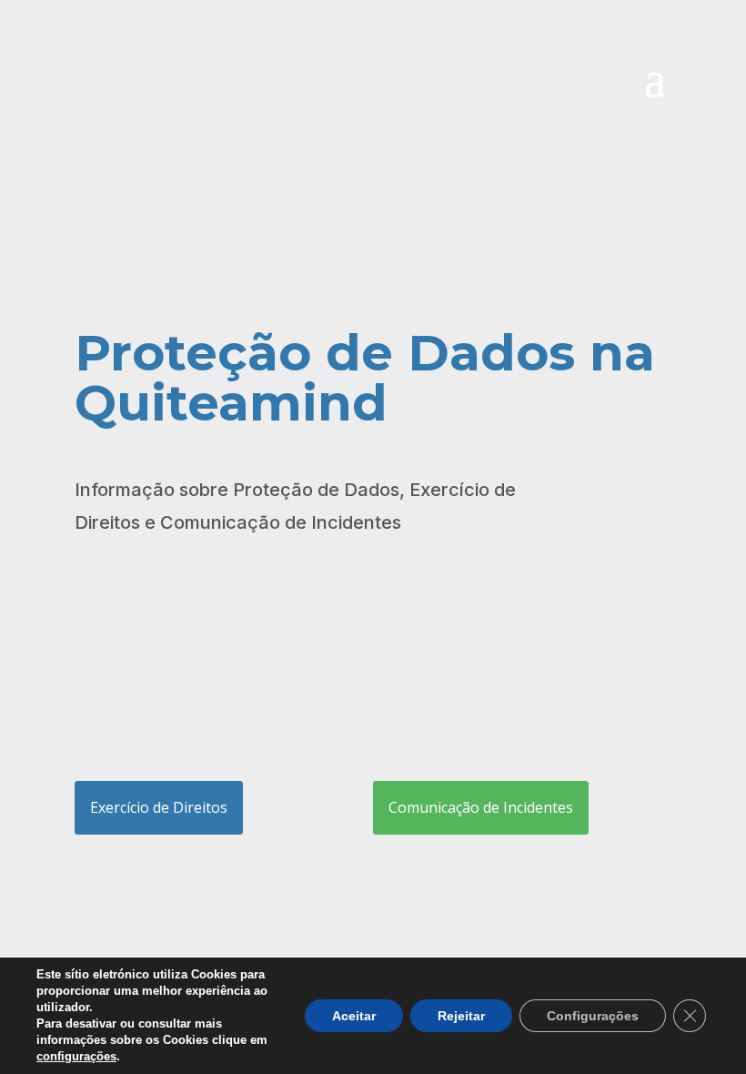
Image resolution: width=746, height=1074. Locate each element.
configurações (76, 1056)
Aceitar (354, 1015)
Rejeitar (461, 1015)
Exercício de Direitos (158, 807)
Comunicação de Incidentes (480, 807)
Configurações (593, 1015)
